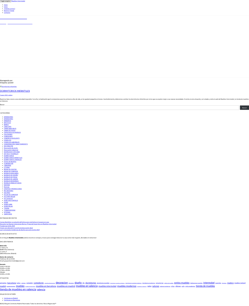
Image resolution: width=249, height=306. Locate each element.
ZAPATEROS (8, 214)
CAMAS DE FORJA (9, 130)
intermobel (209, 282)
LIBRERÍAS (7, 165)
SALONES (7, 193)
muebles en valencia (87, 286)
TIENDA (6, 208)
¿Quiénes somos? (9, 9)
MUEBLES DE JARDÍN (11, 179)
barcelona (11, 283)
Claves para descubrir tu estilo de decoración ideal (16, 228)
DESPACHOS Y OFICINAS (12, 152)
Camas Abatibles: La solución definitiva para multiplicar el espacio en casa (24, 222)
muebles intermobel (107, 286)
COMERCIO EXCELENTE (12, 138)
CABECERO (7, 127)
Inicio (6, 5)
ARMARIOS (7, 121)
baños (19, 283)
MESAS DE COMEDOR (11, 171)
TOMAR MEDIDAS (9, 210)
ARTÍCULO (7, 123)
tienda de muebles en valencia (18, 289)
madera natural (239, 283)
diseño (78, 282)
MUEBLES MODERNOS (11, 181)
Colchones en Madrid (11, 298)
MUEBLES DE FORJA (10, 177)
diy (83, 283)
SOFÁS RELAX (8, 206)
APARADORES (8, 117)
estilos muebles (181, 282)
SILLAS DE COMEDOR (11, 195)
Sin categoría (8, 198)
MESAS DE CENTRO (10, 169)
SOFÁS (6, 202)
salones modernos (165, 286)
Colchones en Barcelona (12, 300)
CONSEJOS (7, 140)
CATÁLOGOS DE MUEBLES (12, 132)
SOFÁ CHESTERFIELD (11, 200)
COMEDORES (8, 136)
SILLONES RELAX (9, 197)
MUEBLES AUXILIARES (11, 173)
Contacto (7, 13)
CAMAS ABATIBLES (10, 128)
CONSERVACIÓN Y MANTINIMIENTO (16, 144)
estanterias (160, 283)
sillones (178, 286)
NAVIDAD (7, 185)
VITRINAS (7, 212)
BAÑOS (6, 125)
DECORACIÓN (8, 146)
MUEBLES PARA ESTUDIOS (12, 183)
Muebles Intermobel (18, 1)
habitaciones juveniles (196, 283)
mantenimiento (11, 286)
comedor (29, 283)
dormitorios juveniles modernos (133, 283)
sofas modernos (190, 286)
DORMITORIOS (9, 156)
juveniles (218, 283)
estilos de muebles (168, 283)
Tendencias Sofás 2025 (7, 226)
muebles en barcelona (46, 286)
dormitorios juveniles (103, 283)
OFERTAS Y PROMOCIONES (13, 189)
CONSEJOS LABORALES (11, 142)
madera (230, 283)
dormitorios (90, 282)
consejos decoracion (49, 283)
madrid (3, 286)
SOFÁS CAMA (8, 204)
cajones (23, 283)
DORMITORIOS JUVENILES (13, 160)
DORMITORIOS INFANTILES (15, 90)
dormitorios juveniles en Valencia (117, 283)
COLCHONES (8, 134)
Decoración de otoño (11, 148)
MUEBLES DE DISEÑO (11, 175)
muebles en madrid (66, 286)
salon (149, 286)
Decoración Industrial (11, 150)
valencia (41, 289)
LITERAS (7, 167)
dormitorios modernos (148, 283)
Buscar (2, 104)
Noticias (6, 187)
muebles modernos (126, 286)
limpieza (224, 283)
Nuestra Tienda (9, 11)
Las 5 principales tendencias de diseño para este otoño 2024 (19, 230)
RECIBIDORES (8, 191)
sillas (173, 286)
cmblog (10, 95)
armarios (3, 283)
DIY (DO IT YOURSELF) (11, 154)
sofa (183, 286)
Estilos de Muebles (10, 162)
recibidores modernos (142, 286)
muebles (20, 286)
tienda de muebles (205, 286)
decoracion (62, 282)
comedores (39, 283)
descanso (71, 283)
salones (155, 286)
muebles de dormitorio (30, 286)
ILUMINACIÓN (8, 163)
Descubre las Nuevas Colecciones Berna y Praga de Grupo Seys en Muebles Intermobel (28, 224)
